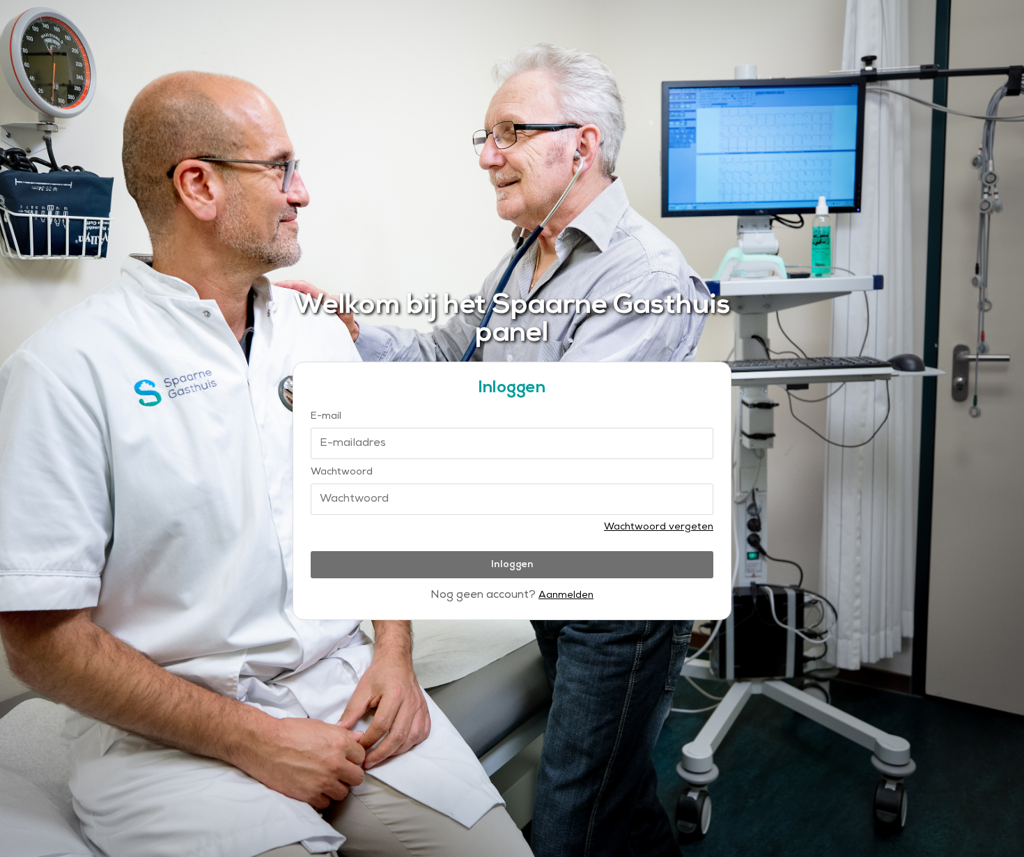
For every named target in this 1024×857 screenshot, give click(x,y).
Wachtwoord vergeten (658, 528)
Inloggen (512, 564)
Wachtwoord (342, 473)
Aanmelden (566, 596)
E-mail (326, 417)
